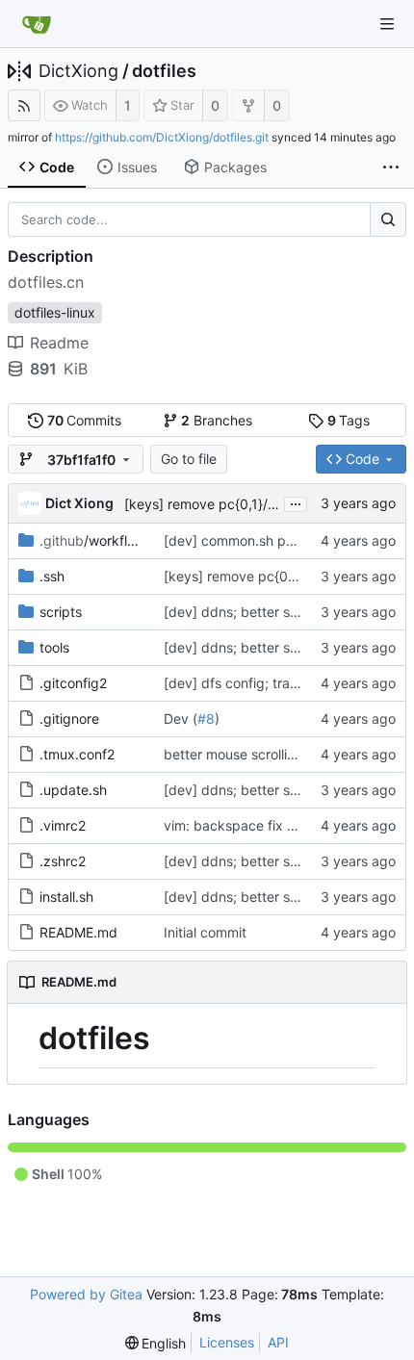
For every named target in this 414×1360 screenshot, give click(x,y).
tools (54, 647)
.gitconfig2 (73, 683)
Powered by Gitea (86, 1294)
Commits (84, 420)
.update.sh (73, 790)
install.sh (66, 896)
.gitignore (69, 718)
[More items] (390, 167)
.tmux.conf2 (77, 754)
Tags (349, 420)
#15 (304, 825)
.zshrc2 (62, 861)
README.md (78, 932)
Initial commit (205, 932)
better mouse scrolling (233, 754)
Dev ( (180, 718)
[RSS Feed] (24, 105)
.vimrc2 (62, 825)
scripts (60, 611)
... (295, 502)
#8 (206, 718)
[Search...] (388, 219)
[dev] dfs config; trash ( (238, 683)
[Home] (37, 24)
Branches (216, 420)
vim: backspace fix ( (228, 825)
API (278, 1342)
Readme (59, 342)
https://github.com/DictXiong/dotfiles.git (162, 137)
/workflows (95, 540)
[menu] (156, 1343)
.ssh (52, 576)
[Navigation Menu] (387, 24)
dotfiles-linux (54, 312)
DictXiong (78, 71)
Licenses (226, 1342)
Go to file (189, 458)
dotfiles (164, 71)
